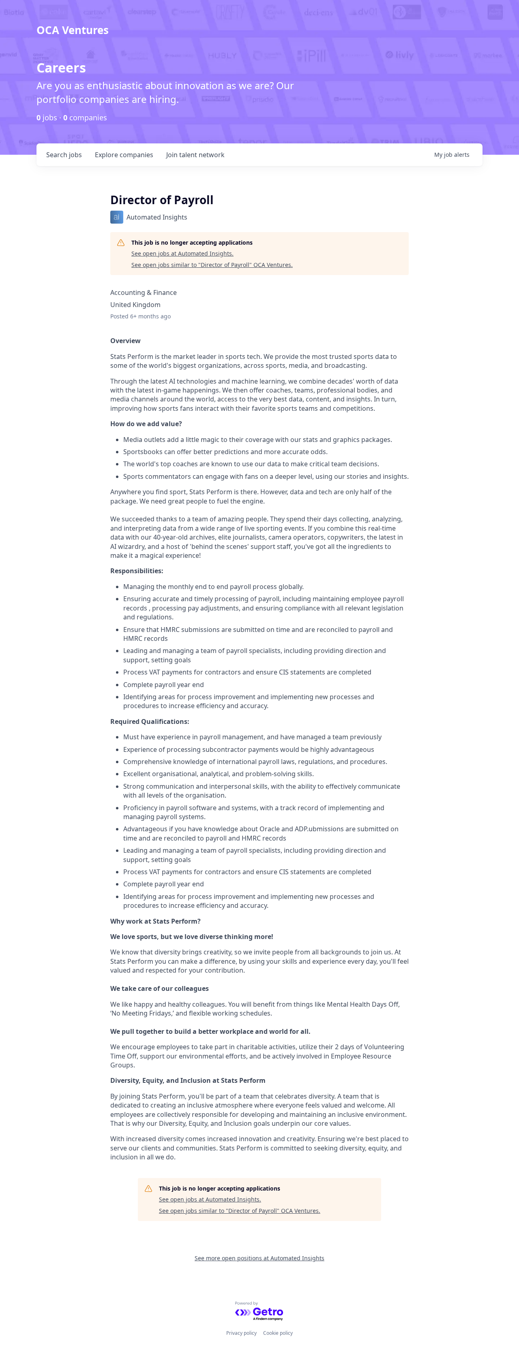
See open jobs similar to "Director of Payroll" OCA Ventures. (212, 265)
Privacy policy (241, 1333)
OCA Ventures (72, 30)
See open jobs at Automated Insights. (182, 253)
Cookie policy (278, 1333)
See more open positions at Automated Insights (259, 1258)
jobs (64, 154)
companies (124, 154)
